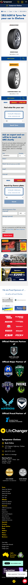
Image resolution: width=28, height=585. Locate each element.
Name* (4, 159)
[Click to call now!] (18, 2)
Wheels (4, 499)
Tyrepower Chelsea (15, 5)
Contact (4, 524)
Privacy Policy (10, 229)
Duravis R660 (14, 52)
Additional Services (7, 520)
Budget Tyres (5, 546)
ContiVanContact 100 (14, 91)
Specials (4, 522)
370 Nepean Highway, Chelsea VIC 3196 (14, 447)
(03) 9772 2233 (10, 451)
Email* (4, 169)
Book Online (6, 526)
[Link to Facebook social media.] (14, 581)
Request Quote (8, 235)
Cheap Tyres (5, 548)
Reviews (4, 537)
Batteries (4, 510)
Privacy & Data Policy (11, 577)
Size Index (4, 542)
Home (4, 11)
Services (4, 506)
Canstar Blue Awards (7, 544)
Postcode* (5, 174)
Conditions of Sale (21, 577)
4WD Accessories (6, 508)
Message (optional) (7, 216)
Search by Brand (6, 493)
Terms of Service (20, 229)
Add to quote (10, 58)
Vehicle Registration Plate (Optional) (9, 210)
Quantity (21, 153)
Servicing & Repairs (7, 514)
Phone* (11, 164)
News (4, 532)
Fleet (3, 528)
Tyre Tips (4, 497)
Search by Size (6, 491)
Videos (4, 535)
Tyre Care (4, 495)
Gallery (4, 530)
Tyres (3, 487)
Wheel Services (6, 518)
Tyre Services (5, 516)
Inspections (5, 512)
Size (3, 153)
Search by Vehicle (7, 489)
